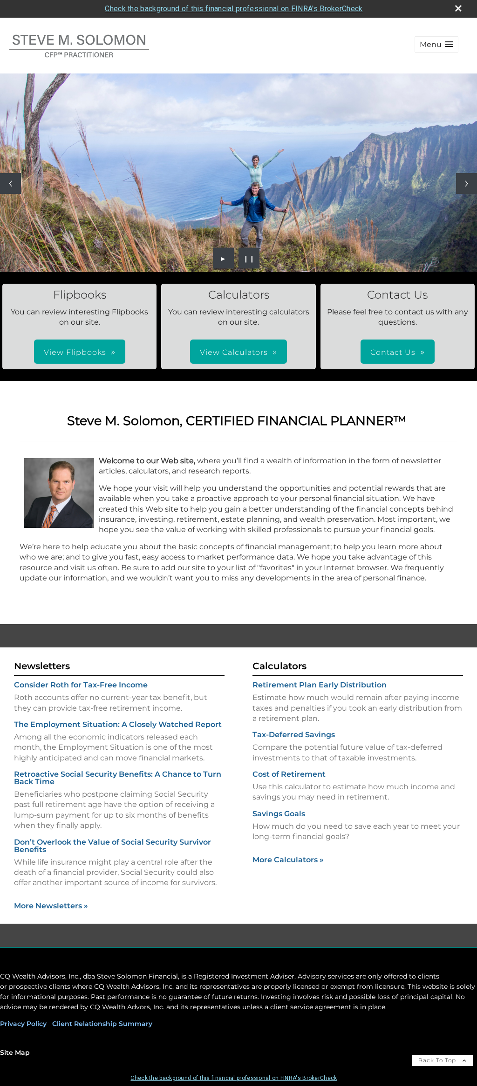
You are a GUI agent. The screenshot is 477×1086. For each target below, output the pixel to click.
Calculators (279, 666)
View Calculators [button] (234, 352)
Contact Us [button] (393, 352)
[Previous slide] (10, 183)
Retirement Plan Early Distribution (319, 684)
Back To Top (438, 1060)
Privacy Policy (23, 1023)
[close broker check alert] (458, 8)
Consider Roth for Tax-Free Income (81, 684)
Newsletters (42, 666)
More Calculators (288, 859)
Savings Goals (278, 813)
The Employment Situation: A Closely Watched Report (118, 724)
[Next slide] (466, 183)
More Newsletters (51, 905)
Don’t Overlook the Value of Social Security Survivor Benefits (112, 846)
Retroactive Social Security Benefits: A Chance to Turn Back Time (117, 778)
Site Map (15, 1052)
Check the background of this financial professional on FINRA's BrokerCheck (233, 8)
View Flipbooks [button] (75, 352)
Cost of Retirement (289, 774)
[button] (436, 44)
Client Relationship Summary (102, 1023)
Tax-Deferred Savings (293, 734)
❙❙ (249, 258)
